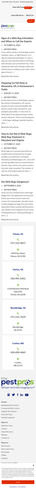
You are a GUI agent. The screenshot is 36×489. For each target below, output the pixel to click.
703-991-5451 (18, 278)
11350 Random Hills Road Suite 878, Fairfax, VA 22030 (18, 292)
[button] (33, 465)
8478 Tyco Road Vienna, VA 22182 (18, 254)
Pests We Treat (7, 2)
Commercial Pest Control (10, 408)
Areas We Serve (17, 15)
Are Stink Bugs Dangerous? (15, 182)
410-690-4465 (18, 352)
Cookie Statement (13, 486)
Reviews (4, 435)
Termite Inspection (8, 417)
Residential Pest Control (10, 405)
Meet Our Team (6, 426)
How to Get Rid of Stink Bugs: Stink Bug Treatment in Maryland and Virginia (16, 137)
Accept (18, 482)
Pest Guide (5, 452)
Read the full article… (10, 76)
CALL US (27, 7)
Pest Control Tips (7, 449)
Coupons (4, 458)
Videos (3, 455)
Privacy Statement (22, 486)
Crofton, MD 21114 (18, 364)
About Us (29, 15)
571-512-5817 (18, 243)
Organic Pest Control (8, 411)
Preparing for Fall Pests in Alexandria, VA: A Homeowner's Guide (17, 86)
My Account (5, 446)
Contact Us (5, 438)
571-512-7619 (18, 316)
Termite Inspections (26, 2)
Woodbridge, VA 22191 (18, 328)
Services (16, 2)
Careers (4, 429)
